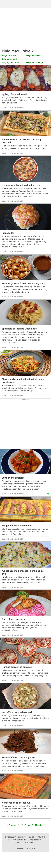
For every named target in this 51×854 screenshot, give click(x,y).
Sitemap (40, 837)
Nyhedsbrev (10, 837)
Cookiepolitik (35, 840)
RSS (9, 840)
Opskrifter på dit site (25, 843)
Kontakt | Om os (26, 837)
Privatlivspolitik (20, 840)
